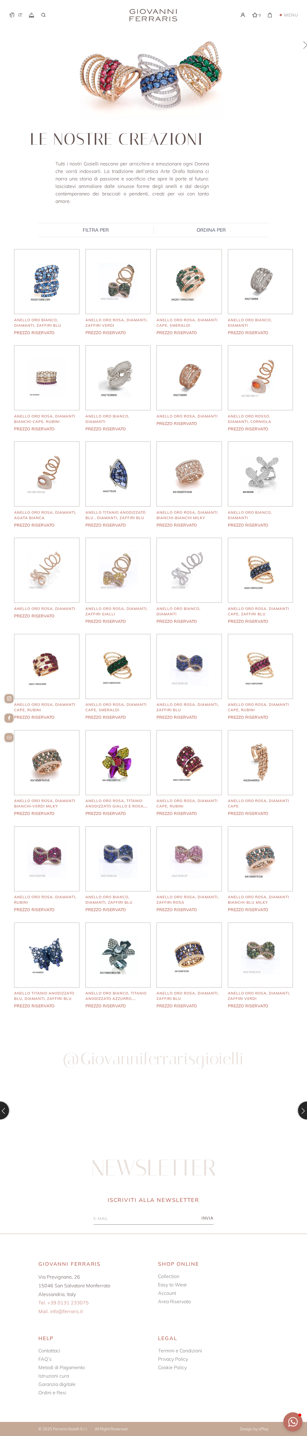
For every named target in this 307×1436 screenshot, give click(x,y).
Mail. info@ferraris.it (60, 1311)
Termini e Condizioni (180, 1351)
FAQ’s (45, 1359)
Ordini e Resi (52, 1393)
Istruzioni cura (53, 1376)
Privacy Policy (173, 1359)
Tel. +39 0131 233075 (63, 1303)
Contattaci (49, 1351)
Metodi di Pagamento (61, 1367)
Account (167, 1293)
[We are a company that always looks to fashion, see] (50, 1111)
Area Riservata (174, 1301)
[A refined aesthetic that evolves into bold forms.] (153, 1111)
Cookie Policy (172, 1367)
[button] (293, 1422)
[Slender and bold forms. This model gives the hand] (257, 1111)
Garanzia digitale (57, 1384)
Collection (168, 1276)
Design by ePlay (254, 1428)
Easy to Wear (172, 1285)
